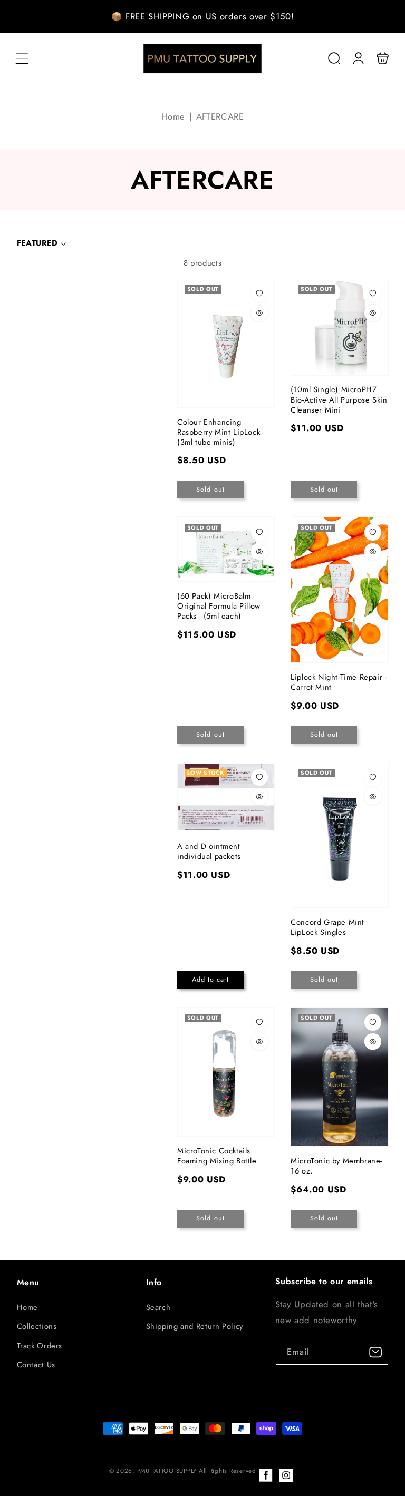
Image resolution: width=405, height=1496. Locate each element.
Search (158, 1307)
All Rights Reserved (227, 1470)
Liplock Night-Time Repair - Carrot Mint (339, 589)
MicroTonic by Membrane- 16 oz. (339, 1077)
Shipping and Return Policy (194, 1326)
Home (173, 116)
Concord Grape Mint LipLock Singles (339, 834)
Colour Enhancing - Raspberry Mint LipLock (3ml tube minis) (226, 342)
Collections (37, 1326)
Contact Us (36, 1365)
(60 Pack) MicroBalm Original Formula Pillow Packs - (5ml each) (226, 549)
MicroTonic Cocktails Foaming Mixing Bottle (226, 1072)
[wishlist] (259, 293)
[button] (22, 58)
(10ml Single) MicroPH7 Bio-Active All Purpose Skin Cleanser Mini (339, 326)
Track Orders (40, 1346)
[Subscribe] (375, 1352)
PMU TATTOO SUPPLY (168, 1470)
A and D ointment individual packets (226, 797)
